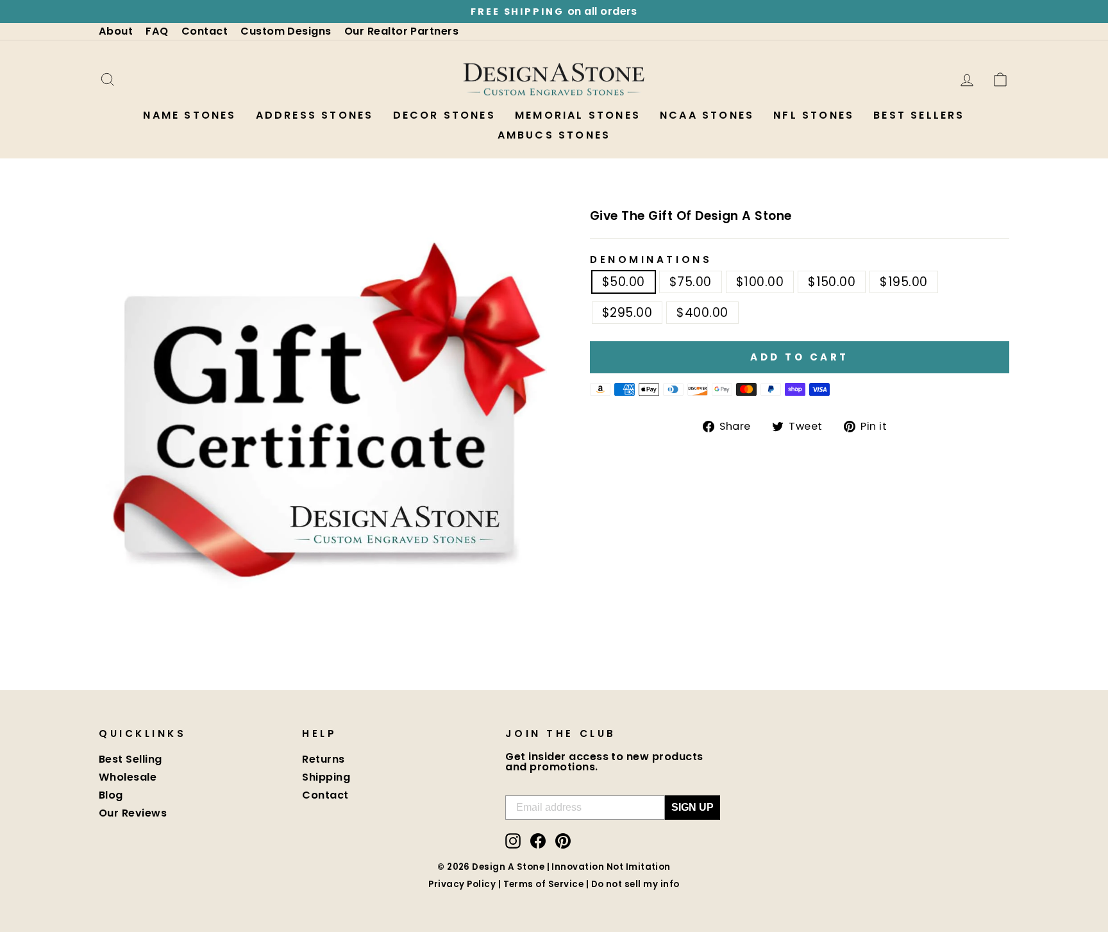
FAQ (157, 31)
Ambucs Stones (554, 135)
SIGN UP (692, 807)
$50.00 (623, 282)
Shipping (326, 777)
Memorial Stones (578, 115)
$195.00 (903, 282)
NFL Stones (813, 115)
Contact (204, 31)
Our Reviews (133, 813)
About (116, 31)
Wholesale (127, 777)
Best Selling (130, 759)
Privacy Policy (462, 884)
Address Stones (315, 115)
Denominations (651, 259)
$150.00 (831, 282)
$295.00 (627, 312)
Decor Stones (444, 115)
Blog (111, 795)
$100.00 (760, 282)
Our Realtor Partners (401, 31)
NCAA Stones (707, 115)
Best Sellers (918, 115)
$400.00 (702, 312)
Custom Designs (286, 31)
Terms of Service (543, 884)
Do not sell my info (635, 884)
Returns (323, 759)
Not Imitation (639, 867)
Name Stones (189, 115)
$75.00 (690, 282)
